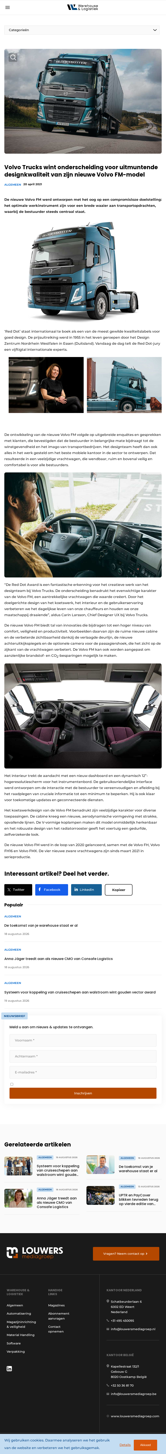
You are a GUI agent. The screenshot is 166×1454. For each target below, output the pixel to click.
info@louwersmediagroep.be (133, 1394)
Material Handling (21, 1335)
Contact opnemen (56, 1329)
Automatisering (19, 1313)
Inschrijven (83, 1093)
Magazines (56, 1305)
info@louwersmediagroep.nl (133, 1329)
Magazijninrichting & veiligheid (21, 1324)
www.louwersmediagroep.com (135, 1416)
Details (125, 1445)
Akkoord (145, 1445)
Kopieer (118, 890)
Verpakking (16, 1352)
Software (14, 1343)
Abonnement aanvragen (58, 1316)
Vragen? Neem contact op (123, 1254)
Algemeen (12, 184)
